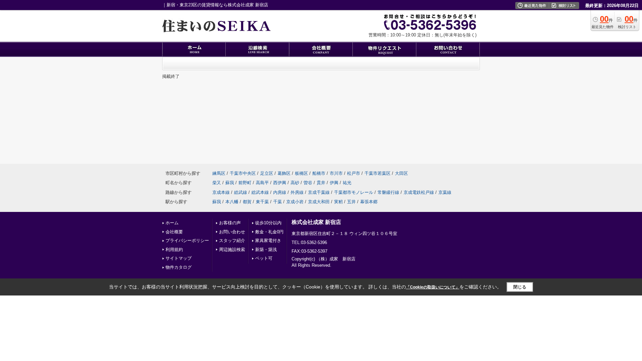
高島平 (262, 182)
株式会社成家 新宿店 (316, 222)
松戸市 (353, 173)
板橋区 (301, 173)
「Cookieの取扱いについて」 (432, 287)
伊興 (334, 182)
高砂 (295, 182)
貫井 (321, 182)
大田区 (401, 173)
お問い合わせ (232, 231)
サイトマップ (179, 258)
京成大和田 (319, 201)
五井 (351, 201)
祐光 (347, 182)
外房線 (297, 192)
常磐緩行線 (388, 192)
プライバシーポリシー (187, 240)
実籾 (338, 201)
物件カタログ (179, 267)
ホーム (172, 222)
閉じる (519, 286)
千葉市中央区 (243, 173)
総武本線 (260, 192)
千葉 (277, 201)
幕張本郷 (369, 201)
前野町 (244, 182)
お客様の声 (230, 222)
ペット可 (264, 258)
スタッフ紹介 (232, 240)
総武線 (240, 192)
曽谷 (308, 182)
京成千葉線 (319, 192)
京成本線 (221, 192)
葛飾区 (284, 173)
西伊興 (279, 182)
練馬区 (218, 173)
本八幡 (231, 201)
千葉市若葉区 (377, 173)
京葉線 (444, 192)
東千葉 (262, 201)
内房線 (279, 192)
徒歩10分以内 (268, 222)
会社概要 (174, 231)
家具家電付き (268, 240)
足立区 (266, 173)
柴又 (216, 182)
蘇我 (229, 182)
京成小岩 (295, 201)
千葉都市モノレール (353, 192)
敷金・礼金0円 (269, 231)
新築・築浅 (266, 249)
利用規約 (174, 249)
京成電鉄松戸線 (419, 192)
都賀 (247, 201)
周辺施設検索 (232, 249)
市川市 (336, 173)
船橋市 (318, 173)
